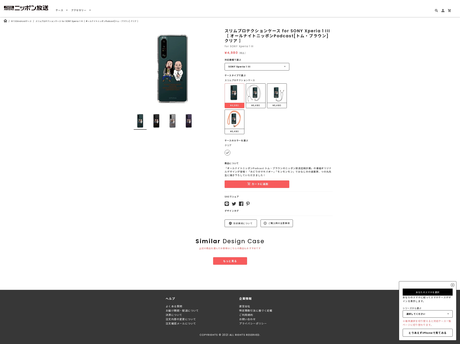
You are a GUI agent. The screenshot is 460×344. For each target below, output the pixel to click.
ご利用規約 (246, 315)
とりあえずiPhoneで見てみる (428, 332)
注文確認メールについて (181, 323)
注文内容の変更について (181, 319)
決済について (174, 315)
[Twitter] (234, 204)
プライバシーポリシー (253, 323)
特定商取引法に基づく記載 (255, 310)
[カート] (449, 11)
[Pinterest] (248, 204)
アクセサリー (79, 10)
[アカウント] (442, 12)
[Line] (227, 204)
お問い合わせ (247, 319)
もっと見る (230, 261)
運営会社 (244, 306)
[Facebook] (241, 204)
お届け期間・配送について (182, 310)
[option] (172, 69)
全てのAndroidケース (21, 21)
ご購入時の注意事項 (279, 223)
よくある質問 (174, 306)
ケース (60, 10)
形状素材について (242, 223)
